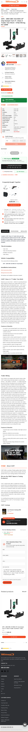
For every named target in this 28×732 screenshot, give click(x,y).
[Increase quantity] (7, 152)
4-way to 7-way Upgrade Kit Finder (19, 682)
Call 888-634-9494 (11, 523)
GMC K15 (11, 532)
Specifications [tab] (14, 231)
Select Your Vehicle (15, 5)
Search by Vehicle (18, 679)
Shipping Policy (4, 707)
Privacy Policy (4, 712)
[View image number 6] (21, 55)
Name (4, 549)
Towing (2, 679)
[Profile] (24, 2)
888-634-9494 (10, 64)
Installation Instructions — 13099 (10, 174)
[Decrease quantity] (2, 152)
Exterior (2, 684)
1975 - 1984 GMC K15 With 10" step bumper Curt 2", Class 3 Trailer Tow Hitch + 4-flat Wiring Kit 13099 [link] (13, 13)
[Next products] (26, 642)
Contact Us (3, 700)
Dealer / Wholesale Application (5, 720)
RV (1, 691)
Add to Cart (14, 636)
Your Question (6, 567)
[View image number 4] (13, 55)
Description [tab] (5, 231)
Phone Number (5, 555)
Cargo (2, 688)
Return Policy (4, 710)
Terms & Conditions (5, 715)
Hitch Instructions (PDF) (6, 270)
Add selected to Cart (14, 205)
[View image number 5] (17, 55)
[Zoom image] (25, 29)
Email (4, 561)
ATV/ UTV (3, 693)
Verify (16, 144)
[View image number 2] (6, 55)
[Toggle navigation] (2, 2)
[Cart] (26, 2)
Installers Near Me (5, 705)
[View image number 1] (2, 55)
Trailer (2, 681)
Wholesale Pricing (18, 685)
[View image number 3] (10, 55)
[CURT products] (3, 105)
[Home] (12, 2)
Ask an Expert (18, 64)
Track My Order (4, 703)
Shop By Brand (17, 687)
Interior (2, 686)
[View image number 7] (24, 55)
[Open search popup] (22, 2)
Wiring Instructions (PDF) (6, 272)
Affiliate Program (4, 717)
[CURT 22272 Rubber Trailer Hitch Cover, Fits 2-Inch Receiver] (5, 194)
